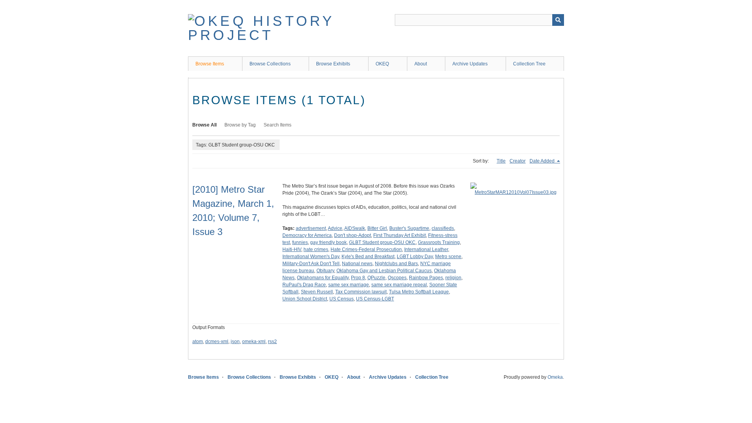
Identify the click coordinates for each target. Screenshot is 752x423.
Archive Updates (470, 64)
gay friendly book (328, 242)
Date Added (543, 161)
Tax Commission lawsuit (361, 292)
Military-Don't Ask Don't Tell (311, 263)
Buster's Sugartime (409, 228)
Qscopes (397, 277)
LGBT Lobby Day (415, 256)
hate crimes (316, 249)
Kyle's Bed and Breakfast (368, 256)
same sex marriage (348, 284)
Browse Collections (270, 64)
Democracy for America (307, 235)
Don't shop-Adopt (352, 235)
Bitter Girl (377, 228)
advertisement (311, 228)
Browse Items (209, 64)
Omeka (555, 377)
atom (197, 341)
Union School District (304, 299)
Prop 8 (358, 277)
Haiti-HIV (291, 249)
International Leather (426, 249)
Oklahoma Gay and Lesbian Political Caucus (384, 270)
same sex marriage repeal (399, 284)
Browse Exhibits (333, 64)
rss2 (272, 341)
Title (501, 161)
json (235, 341)
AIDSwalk (354, 228)
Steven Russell (317, 292)
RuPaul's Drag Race (304, 284)
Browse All (204, 125)
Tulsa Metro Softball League (419, 292)
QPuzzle (376, 277)
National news (357, 263)
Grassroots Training (439, 242)
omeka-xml (254, 341)
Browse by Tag (240, 125)
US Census (341, 299)
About (420, 64)
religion (453, 277)
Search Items (277, 125)
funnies (300, 242)
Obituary (325, 270)
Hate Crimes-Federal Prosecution (366, 249)
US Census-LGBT (375, 299)
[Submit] (558, 20)
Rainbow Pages (426, 277)
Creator (518, 161)
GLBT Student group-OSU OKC (382, 242)
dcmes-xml (216, 341)
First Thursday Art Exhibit (399, 235)
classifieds (443, 228)
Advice (335, 228)
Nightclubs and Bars (396, 263)
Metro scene (448, 256)
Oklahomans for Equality (323, 277)
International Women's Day (310, 256)
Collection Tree (529, 64)
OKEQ (382, 64)
